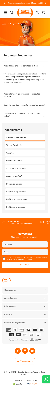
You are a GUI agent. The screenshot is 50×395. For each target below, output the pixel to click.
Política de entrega (14, 184)
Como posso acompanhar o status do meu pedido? (21, 114)
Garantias (10, 153)
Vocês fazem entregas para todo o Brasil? (21, 66)
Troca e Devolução (14, 145)
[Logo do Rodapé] (6, 284)
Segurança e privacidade (16, 191)
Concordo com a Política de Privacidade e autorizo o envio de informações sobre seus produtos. (27, 258)
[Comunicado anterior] (4, 3)
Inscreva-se (25, 265)
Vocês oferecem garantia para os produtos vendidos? (21, 95)
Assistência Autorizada (16, 168)
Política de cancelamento (17, 199)
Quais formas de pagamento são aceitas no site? (24, 105)
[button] (5, 12)
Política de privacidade (15, 207)
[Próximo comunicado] (45, 3)
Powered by (17, 380)
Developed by (32, 380)
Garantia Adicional (14, 160)
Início (4, 24)
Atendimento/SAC (14, 176)
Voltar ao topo (26, 361)
